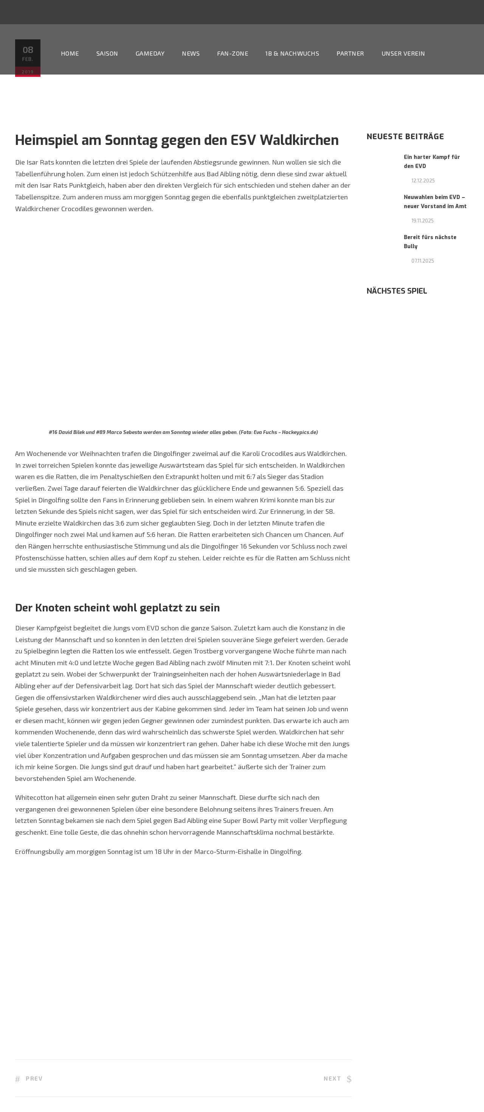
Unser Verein (403, 53)
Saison (107, 53)
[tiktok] (215, 13)
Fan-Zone (232, 53)
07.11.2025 (422, 261)
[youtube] (257, 13)
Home (70, 53)
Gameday (150, 53)
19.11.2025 (422, 221)
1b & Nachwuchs (292, 53)
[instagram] (271, 13)
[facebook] (243, 13)
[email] (229, 13)
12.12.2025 (423, 180)
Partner (350, 53)
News (191, 53)
